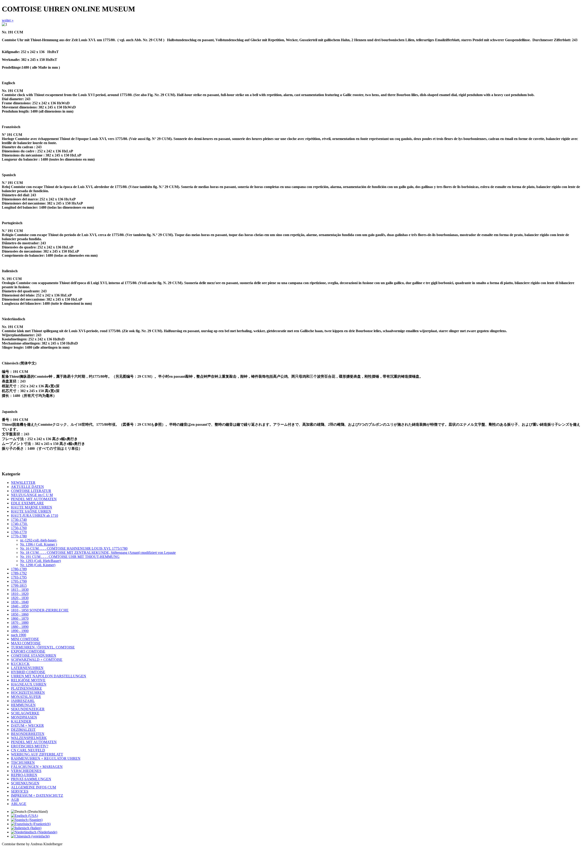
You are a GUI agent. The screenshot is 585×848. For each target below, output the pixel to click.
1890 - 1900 (20, 631)
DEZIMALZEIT (23, 730)
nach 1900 (18, 635)
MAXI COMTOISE (26, 643)
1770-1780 (19, 536)
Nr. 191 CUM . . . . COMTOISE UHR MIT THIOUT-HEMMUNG (70, 557)
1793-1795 (19, 577)
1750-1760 (19, 528)
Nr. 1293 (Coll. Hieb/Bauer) (40, 561)
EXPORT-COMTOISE (28, 651)
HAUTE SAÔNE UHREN (31, 511)
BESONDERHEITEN (27, 734)
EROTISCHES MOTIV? (29, 746)
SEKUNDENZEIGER (28, 709)
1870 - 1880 (20, 623)
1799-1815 (19, 585)
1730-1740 (19, 520)
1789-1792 (19, 573)
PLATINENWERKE (26, 688)
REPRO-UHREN (24, 775)
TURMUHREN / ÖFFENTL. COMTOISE (43, 647)
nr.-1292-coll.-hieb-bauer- (38, 540)
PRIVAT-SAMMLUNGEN (31, 779)
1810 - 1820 (20, 594)
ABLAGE (18, 804)
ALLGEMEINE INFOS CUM (33, 787)
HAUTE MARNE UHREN (31, 507)
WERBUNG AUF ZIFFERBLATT (37, 754)
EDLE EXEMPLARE (27, 503)
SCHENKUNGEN (25, 783)
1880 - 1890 (20, 627)
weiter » (7, 20)
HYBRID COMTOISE (28, 672)
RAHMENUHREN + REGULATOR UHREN (45, 758)
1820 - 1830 (20, 598)
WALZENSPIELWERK (29, 738)
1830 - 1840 (20, 602)
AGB (15, 800)
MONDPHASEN (24, 717)
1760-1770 (19, 532)
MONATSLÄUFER (26, 697)
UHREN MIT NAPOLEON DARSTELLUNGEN (48, 676)
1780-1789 (19, 569)
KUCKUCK (20, 664)
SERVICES (19, 791)
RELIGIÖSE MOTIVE (28, 680)
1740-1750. (19, 524)
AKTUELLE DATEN (27, 487)
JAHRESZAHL (23, 701)
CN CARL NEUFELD (28, 750)
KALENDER (21, 721)
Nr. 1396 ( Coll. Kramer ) (38, 544)
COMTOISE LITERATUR (31, 491)
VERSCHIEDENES (26, 771)
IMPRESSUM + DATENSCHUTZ (37, 795)
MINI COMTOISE (25, 639)
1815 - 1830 (20, 590)
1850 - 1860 (20, 614)
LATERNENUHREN (27, 668)
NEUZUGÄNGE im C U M (32, 495)
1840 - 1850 (20, 606)
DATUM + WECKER (27, 725)
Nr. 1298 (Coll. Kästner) (37, 565)
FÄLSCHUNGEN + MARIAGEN (37, 767)
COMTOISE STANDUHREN (33, 655)
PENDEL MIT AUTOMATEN (34, 499)
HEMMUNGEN (23, 705)
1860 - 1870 (20, 618)
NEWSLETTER (23, 483)
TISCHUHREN (23, 763)
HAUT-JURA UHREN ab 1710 (34, 515)
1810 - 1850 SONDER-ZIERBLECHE (40, 610)
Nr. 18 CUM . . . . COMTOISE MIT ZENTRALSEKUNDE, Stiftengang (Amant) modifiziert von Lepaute (98, 553)
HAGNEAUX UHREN (28, 684)
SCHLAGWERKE (25, 713)
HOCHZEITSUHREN (28, 693)
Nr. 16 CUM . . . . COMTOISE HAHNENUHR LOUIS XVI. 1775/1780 (74, 548)
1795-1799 (19, 581)
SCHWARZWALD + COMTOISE (36, 660)
